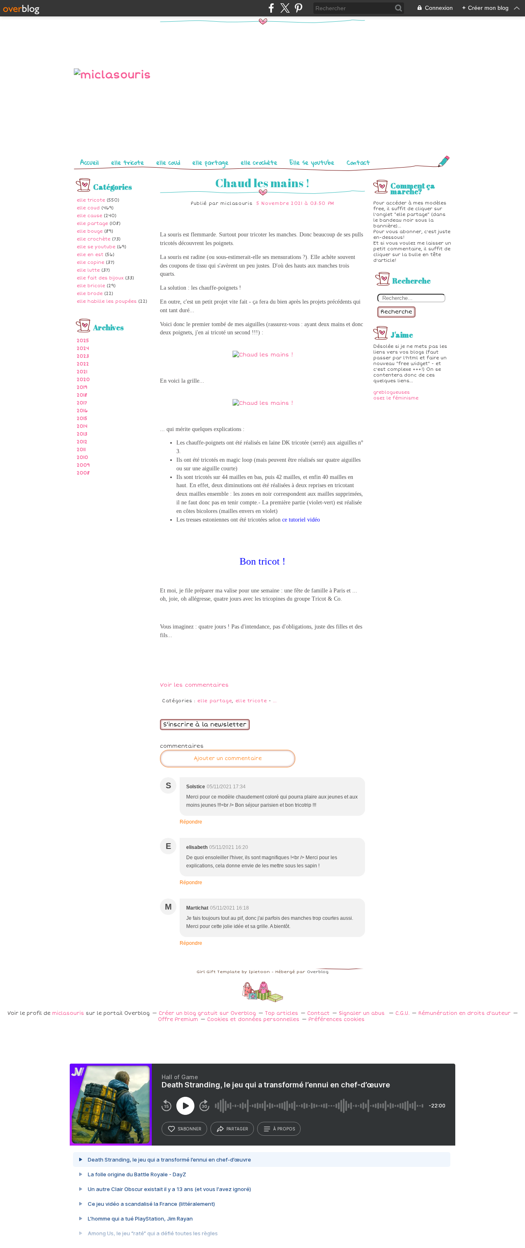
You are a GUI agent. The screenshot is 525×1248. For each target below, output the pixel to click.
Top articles (281, 1013)
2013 (82, 434)
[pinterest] (298, 8)
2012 (82, 442)
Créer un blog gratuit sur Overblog (207, 1013)
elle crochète (259, 162)
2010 (82, 457)
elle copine (90, 262)
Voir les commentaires (194, 685)
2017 (82, 403)
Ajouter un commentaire (228, 759)
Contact (358, 162)
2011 (81, 449)
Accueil (89, 162)
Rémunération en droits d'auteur (464, 1013)
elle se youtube (96, 247)
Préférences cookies (336, 1020)
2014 (82, 426)
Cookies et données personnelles (253, 1020)
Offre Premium (178, 1020)
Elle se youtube (312, 162)
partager (237, 1128)
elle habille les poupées (107, 301)
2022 (83, 364)
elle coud (168, 162)
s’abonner (189, 1128)
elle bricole (91, 285)
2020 (83, 379)
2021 (82, 371)
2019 (82, 387)
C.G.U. (402, 1013)
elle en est (90, 254)
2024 (83, 348)
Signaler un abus (362, 1013)
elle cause (89, 215)
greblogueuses (391, 392)
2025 (83, 340)
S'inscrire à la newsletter (205, 724)
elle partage (210, 162)
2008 (83, 473)
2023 (83, 356)
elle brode (90, 293)
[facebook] (271, 8)
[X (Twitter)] (285, 8)
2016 (82, 410)
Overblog (318, 971)
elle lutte (88, 270)
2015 (82, 418)
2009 (83, 465)
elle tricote (127, 162)
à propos (284, 1128)
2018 (82, 395)
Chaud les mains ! (262, 183)
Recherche (396, 312)
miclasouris (68, 1013)
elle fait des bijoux (100, 278)
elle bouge (90, 231)
